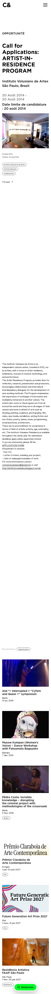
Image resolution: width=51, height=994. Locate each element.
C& (6, 5)
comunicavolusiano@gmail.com (16, 465)
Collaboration (9, 173)
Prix (5, 875)
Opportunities (23, 649)
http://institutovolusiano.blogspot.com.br (21, 468)
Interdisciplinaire (10, 169)
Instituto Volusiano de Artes (14, 165)
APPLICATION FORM (13, 445)
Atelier (6, 818)
